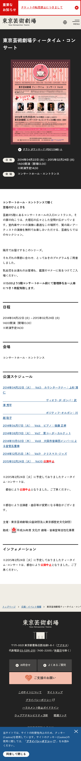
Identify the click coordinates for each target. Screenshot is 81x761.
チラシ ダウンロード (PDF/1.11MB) (41, 149)
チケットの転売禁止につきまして (42, 7)
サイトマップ (55, 692)
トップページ (9, 607)
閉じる (76, 731)
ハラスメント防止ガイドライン (40, 708)
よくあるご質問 (57, 665)
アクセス (62, 645)
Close (77, 8)
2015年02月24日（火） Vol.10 (28, 461)
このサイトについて (30, 692)
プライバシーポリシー (39, 741)
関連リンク (60, 715)
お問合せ (25, 665)
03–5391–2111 (27, 650)
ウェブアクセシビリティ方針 (31, 715)
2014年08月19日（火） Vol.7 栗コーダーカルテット (37, 433)
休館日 (58, 650)
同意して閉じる (16, 754)
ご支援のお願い (45, 678)
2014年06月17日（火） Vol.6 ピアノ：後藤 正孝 (34, 425)
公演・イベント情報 (31, 607)
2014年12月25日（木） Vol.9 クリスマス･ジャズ (35, 454)
